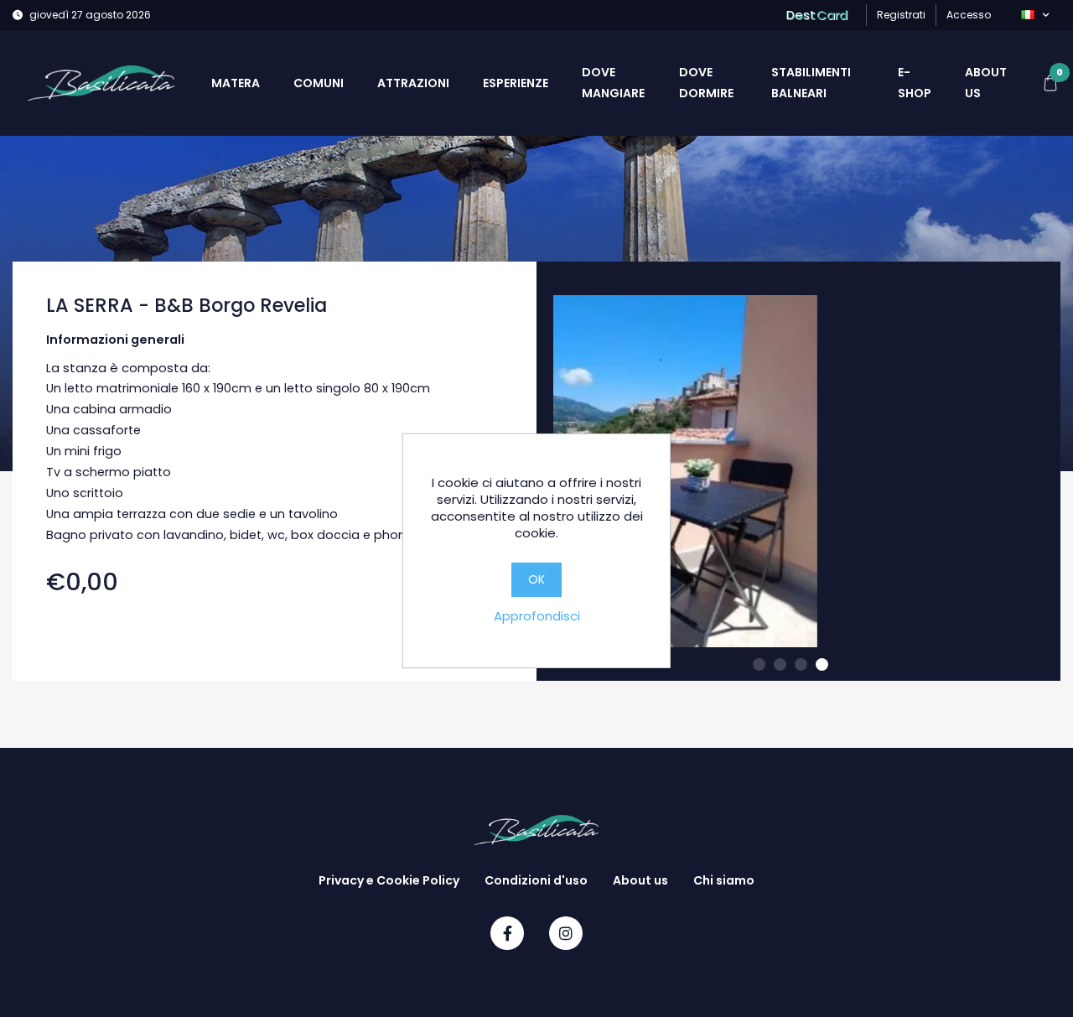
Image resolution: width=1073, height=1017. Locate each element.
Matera (235, 83)
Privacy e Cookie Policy (389, 880)
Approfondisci (537, 616)
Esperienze (515, 83)
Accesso (968, 15)
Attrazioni (413, 83)
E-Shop (914, 82)
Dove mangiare (613, 82)
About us (986, 82)
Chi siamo (723, 880)
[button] (1035, 15)
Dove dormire (706, 82)
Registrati (901, 15)
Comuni (318, 83)
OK (536, 579)
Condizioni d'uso (536, 880)
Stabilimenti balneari (811, 82)
